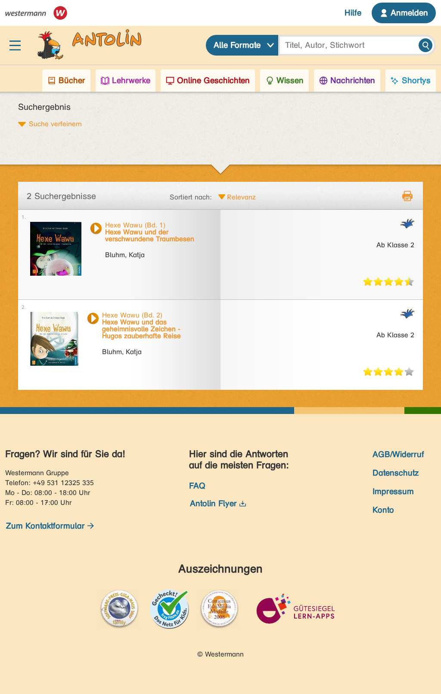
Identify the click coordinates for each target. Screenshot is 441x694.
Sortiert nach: (191, 197)
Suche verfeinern (55, 124)
